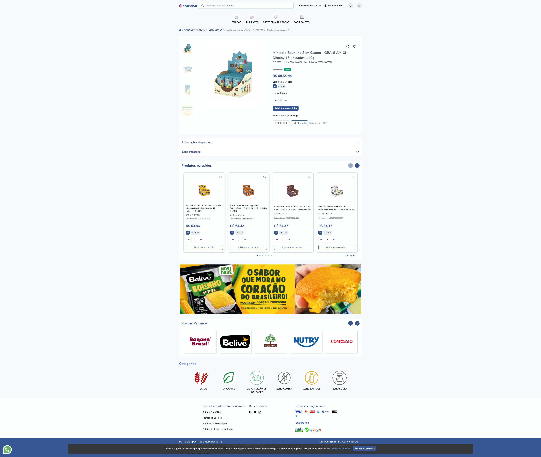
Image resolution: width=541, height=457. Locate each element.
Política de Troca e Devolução (217, 429)
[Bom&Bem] (188, 5)
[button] (350, 165)
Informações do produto (197, 142)
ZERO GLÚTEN (215, 30)
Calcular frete (299, 123)
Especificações (191, 152)
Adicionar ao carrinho (286, 108)
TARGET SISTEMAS (348, 441)
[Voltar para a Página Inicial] (180, 30)
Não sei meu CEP (318, 123)
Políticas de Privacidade (214, 423)
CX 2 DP (281, 86)
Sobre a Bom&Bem (212, 412)
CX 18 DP (195, 232)
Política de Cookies (212, 417)
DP (274, 86)
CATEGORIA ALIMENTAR (195, 30)
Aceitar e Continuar (364, 448)
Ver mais (350, 255)
